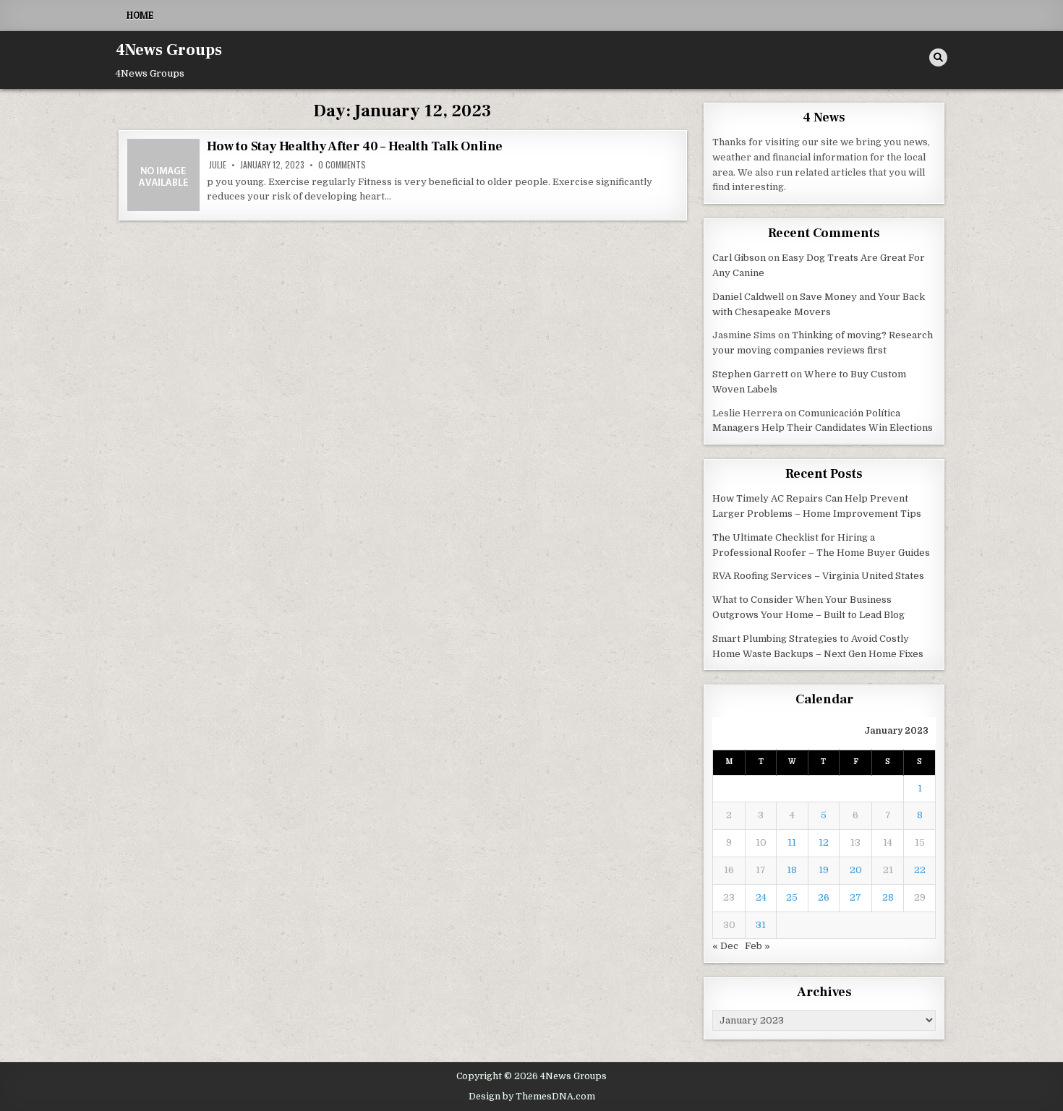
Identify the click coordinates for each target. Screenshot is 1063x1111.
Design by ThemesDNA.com (532, 1096)
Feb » (757, 945)
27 (855, 897)
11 (791, 842)
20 (856, 870)
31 (761, 924)
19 (824, 870)
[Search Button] (938, 57)
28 (888, 897)
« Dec (725, 945)
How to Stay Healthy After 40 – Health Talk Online (355, 146)
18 (792, 870)
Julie (217, 164)
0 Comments (342, 164)
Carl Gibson (739, 257)
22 (920, 870)
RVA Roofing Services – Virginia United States (818, 575)
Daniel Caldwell (748, 296)
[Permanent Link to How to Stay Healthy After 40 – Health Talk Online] (163, 175)
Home (140, 15)
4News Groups (169, 50)
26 (823, 897)
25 (792, 897)
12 (824, 842)
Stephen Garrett (750, 374)
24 (761, 897)
